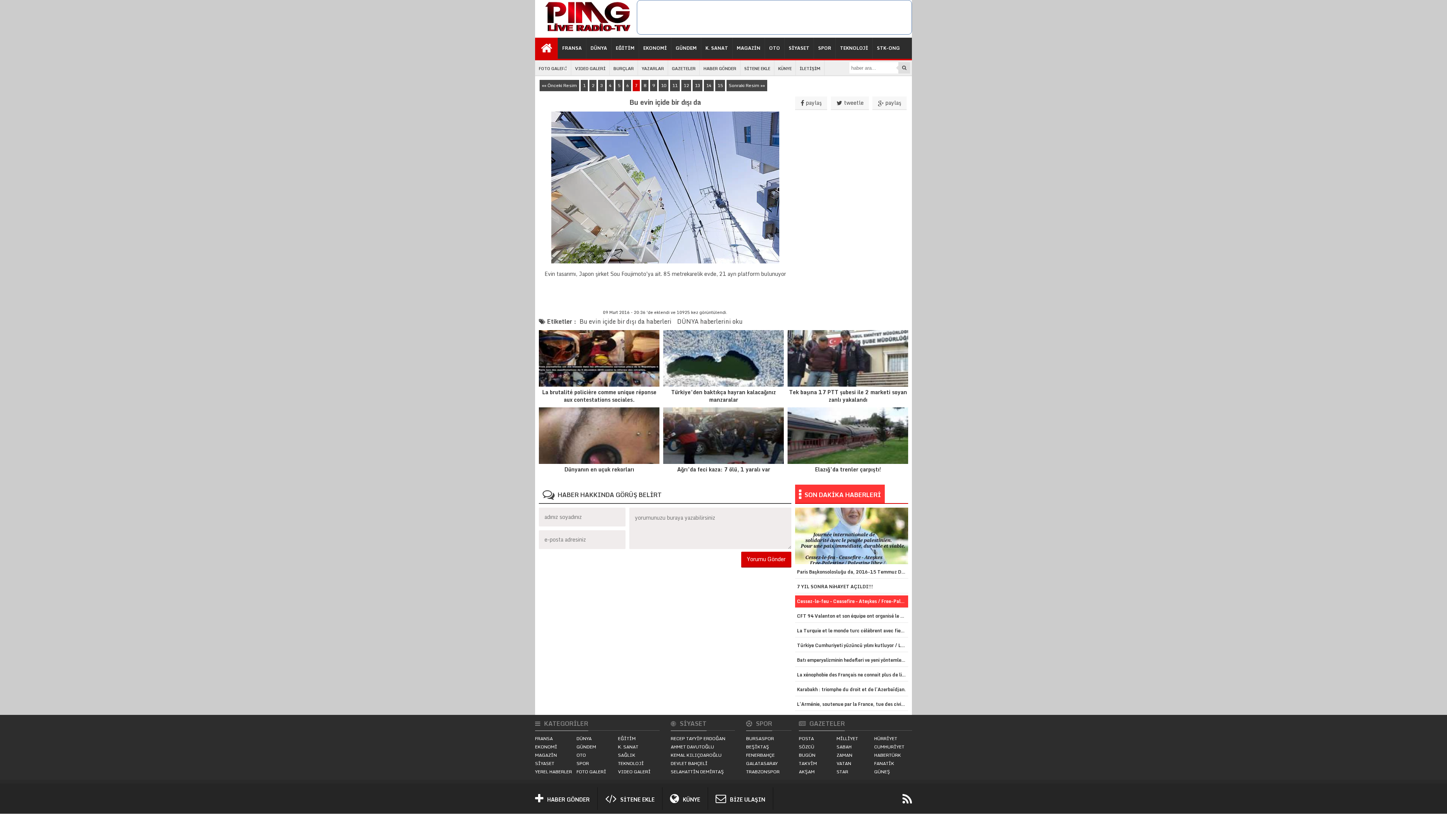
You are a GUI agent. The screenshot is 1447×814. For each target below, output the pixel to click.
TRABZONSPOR (763, 771)
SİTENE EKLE (757, 68)
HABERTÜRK (887, 755)
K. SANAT (716, 48)
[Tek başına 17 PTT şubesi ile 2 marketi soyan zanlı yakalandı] (848, 358)
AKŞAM (807, 771)
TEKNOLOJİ (854, 48)
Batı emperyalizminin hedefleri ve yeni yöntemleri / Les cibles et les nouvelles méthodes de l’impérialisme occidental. (852, 660)
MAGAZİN (748, 48)
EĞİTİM (625, 48)
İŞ (565, 69)
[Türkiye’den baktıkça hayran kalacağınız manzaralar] (723, 358)
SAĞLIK (626, 755)
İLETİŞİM (810, 68)
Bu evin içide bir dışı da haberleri (625, 321)
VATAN (844, 763)
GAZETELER (684, 68)
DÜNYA (598, 48)
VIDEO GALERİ (590, 68)
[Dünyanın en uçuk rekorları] (599, 435)
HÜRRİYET (885, 738)
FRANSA (572, 48)
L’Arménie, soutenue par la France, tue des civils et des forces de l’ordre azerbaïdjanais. (852, 704)
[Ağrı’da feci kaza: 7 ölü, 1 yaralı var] (723, 435)
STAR (842, 771)
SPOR (824, 48)
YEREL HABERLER (553, 771)
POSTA (806, 738)
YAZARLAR (653, 68)
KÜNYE (785, 68)
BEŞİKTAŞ (757, 746)
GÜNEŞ (882, 771)
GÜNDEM (686, 48)
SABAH (844, 746)
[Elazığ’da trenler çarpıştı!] (848, 435)
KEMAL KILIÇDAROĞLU (696, 755)
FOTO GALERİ (553, 68)
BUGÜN (807, 755)
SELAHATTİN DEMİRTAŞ (697, 771)
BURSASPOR (760, 738)
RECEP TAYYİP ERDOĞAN (698, 738)
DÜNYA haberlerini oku (710, 321)
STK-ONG (888, 48)
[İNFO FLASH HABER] (586, 32)
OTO (774, 48)
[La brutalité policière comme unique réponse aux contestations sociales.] (599, 358)
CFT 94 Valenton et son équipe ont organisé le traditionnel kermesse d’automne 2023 (852, 616)
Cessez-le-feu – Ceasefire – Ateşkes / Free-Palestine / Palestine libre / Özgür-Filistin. (852, 601)
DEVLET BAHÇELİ (689, 763)
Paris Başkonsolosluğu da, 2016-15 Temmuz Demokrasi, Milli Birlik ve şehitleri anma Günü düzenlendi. (852, 571)
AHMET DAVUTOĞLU (692, 746)
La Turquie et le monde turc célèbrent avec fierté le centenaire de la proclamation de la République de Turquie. (852, 630)
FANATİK (884, 763)
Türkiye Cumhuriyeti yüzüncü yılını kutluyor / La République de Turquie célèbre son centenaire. (852, 645)
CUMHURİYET (889, 746)
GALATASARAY (762, 763)
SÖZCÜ (806, 746)
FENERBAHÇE (760, 755)
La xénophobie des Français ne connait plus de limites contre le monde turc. (852, 674)
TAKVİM (808, 763)
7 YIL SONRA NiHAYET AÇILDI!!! (835, 586)
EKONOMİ (655, 48)
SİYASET (799, 48)
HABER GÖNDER (720, 68)
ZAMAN (844, 755)
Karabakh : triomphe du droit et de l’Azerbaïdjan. (851, 689)
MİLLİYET (847, 738)
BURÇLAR (623, 68)
